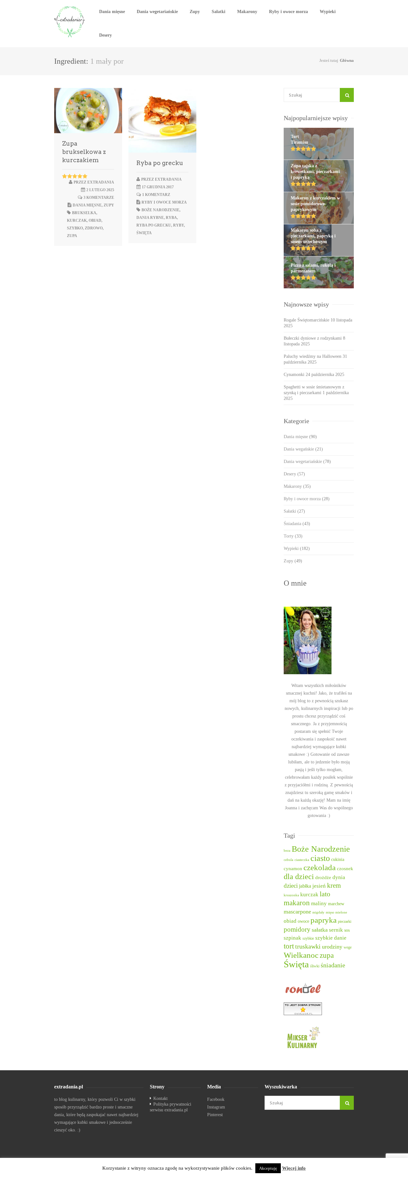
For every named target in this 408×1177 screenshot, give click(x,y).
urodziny (332, 946)
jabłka (305, 886)
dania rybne (150, 217)
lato (325, 894)
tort (289, 946)
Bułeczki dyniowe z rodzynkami (313, 338)
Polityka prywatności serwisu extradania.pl (170, 1107)
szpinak (292, 938)
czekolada (319, 867)
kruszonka (291, 895)
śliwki (314, 966)
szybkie (308, 938)
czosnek (345, 868)
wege (348, 947)
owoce (303, 921)
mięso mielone (336, 912)
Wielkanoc (301, 955)
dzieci (291, 885)
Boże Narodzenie (160, 210)
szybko (75, 228)
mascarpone (297, 911)
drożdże (323, 877)
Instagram (216, 1107)
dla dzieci (299, 876)
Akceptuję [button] (268, 1168)
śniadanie (333, 965)
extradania (100, 182)
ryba (171, 217)
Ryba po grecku (159, 163)
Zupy (195, 11)
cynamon (293, 868)
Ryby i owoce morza (288, 11)
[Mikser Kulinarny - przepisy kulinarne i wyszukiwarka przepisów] (319, 1037)
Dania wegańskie (303, 449)
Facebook (215, 1099)
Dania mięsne (112, 11)
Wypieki (328, 11)
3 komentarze (99, 197)
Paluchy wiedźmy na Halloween (312, 356)
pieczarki (344, 922)
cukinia (337, 859)
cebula (288, 860)
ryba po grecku (153, 225)
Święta (144, 233)
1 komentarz (156, 194)
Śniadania (297, 523)
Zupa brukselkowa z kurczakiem (84, 152)
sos (347, 930)
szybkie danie (330, 938)
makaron (297, 903)
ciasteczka (302, 860)
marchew (336, 903)
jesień (319, 886)
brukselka (84, 213)
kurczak (77, 220)
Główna (347, 60)
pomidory (297, 929)
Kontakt (160, 1098)
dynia (338, 877)
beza (287, 850)
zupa (72, 236)
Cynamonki (294, 374)
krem (334, 885)
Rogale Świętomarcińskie (306, 320)
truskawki (308, 946)
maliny (319, 903)
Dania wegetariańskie (157, 11)
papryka (323, 920)
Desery (105, 35)
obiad (95, 220)
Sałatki (218, 11)
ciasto (320, 858)
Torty (293, 536)
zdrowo (94, 228)
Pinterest (215, 1114)
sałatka (320, 930)
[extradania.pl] (70, 21)
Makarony (247, 11)
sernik (336, 930)
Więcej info (294, 1168)
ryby (178, 225)
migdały (318, 912)
